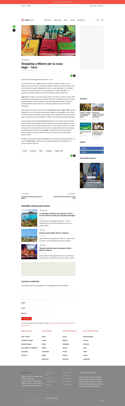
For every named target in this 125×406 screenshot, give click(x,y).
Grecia (64, 336)
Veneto (85, 355)
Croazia (64, 355)
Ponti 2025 (94, 5)
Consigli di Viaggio (27, 340)
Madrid (44, 348)
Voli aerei (24, 355)
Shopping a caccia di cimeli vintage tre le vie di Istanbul (97, 133)
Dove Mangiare (66, 378)
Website (23, 313)
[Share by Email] (74, 75)
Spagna (64, 340)
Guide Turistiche (67, 372)
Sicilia (85, 351)
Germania (65, 359)
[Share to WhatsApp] (71, 75)
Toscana (85, 340)
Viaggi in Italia (57, 20)
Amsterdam (45, 351)
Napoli (44, 355)
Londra (44, 340)
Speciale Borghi (26, 344)
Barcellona (45, 359)
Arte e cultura (25, 336)
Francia (64, 351)
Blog (47, 375)
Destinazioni (47, 20)
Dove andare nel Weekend (29, 348)
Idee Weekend (81, 20)
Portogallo (65, 344)
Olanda (64, 348)
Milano (41, 151)
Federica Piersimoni (52, 398)
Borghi (65, 20)
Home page (49, 372)
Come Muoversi (67, 384)
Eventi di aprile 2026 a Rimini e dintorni (54, 233)
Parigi (44, 344)
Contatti (23, 5)
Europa (24, 151)
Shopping (49, 151)
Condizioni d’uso (51, 381)
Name (23, 303)
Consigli (72, 20)
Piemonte (86, 344)
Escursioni (24, 351)
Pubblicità (28, 5)
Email (23, 308)
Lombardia (33, 151)
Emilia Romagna (88, 336)
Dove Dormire (66, 381)
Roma (44, 336)
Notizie (101, 5)
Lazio (84, 348)
